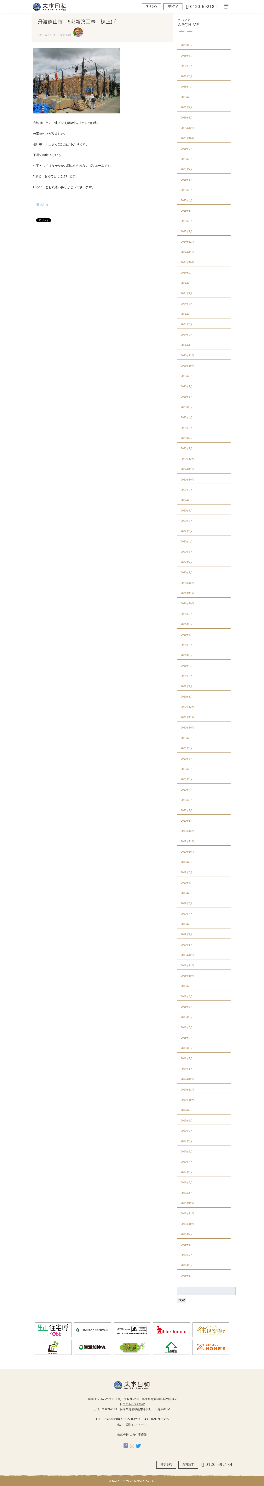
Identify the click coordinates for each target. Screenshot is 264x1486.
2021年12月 (187, 583)
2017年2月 (187, 1182)
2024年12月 (187, 241)
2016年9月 (187, 1234)
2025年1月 (187, 231)
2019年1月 (187, 944)
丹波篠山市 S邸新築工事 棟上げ (77, 22)
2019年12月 (187, 831)
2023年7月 (187, 386)
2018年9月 (187, 986)
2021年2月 (187, 686)
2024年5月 (187, 314)
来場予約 (151, 6)
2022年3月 (187, 551)
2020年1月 (187, 820)
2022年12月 (187, 458)
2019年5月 (187, 903)
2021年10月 (187, 603)
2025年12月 (187, 128)
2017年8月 (187, 1120)
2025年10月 (187, 138)
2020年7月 (187, 758)
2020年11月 (187, 717)
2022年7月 (187, 510)
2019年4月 (187, 913)
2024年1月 (187, 345)
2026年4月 (187, 86)
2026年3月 (187, 97)
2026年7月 (187, 55)
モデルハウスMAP (134, 1404)
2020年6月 (187, 769)
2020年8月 (187, 748)
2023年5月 (187, 407)
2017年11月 (187, 1089)
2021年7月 (187, 634)
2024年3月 (187, 324)
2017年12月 (187, 1079)
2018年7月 (187, 1006)
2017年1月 (187, 1193)
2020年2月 (187, 810)
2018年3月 (187, 1048)
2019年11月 (187, 841)
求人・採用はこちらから (132, 1424)
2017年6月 (187, 1141)
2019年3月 (187, 924)
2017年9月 (187, 1110)
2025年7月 (187, 169)
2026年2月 (187, 107)
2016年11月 (187, 1213)
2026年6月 (187, 65)
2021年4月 (187, 665)
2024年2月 (187, 334)
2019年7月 (187, 882)
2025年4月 (187, 200)
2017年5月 (187, 1151)
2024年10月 (187, 262)
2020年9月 (187, 738)
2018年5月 (187, 1027)
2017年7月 (187, 1130)
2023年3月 (187, 427)
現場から (42, 204)
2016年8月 (187, 1244)
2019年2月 (187, 934)
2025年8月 (187, 159)
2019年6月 (187, 893)
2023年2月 (187, 438)
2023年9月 (187, 376)
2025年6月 (187, 179)
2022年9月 (187, 489)
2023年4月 (187, 417)
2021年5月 (187, 655)
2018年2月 (187, 1058)
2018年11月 (187, 965)
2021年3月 (187, 675)
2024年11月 (187, 252)
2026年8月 (187, 45)
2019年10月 (187, 851)
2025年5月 (187, 190)
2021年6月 (187, 644)
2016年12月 (187, 1203)
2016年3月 (187, 1275)
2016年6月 (187, 1265)
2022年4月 (187, 541)
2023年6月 (187, 396)
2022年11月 (187, 469)
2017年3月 (187, 1172)
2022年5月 (187, 531)
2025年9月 (187, 148)
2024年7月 (187, 293)
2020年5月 (187, 779)
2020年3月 (187, 800)
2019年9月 (187, 862)
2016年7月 (187, 1254)
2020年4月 (187, 789)
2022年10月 (187, 479)
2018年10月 (187, 975)
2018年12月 (187, 955)
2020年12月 (187, 706)
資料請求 (173, 6)
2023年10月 (187, 365)
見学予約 (166, 1464)
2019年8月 (187, 872)
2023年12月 (187, 355)
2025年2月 (187, 221)
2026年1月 (187, 117)
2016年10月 (187, 1224)
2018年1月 (187, 1068)
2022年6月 (187, 520)
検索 (182, 1300)
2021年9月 (187, 614)
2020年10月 (187, 727)
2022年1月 (187, 572)
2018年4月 (187, 1037)
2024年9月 (187, 272)
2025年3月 (187, 210)
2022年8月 (187, 500)
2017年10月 (187, 1099)
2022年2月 (187, 562)
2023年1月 (187, 448)
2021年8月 (187, 624)
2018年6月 (187, 1017)
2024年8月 (187, 283)
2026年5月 (187, 76)
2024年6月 (187, 303)
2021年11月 (187, 593)
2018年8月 (187, 996)
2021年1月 (187, 696)
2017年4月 (187, 1161)
